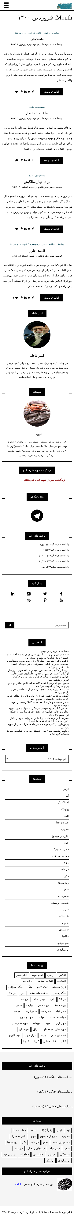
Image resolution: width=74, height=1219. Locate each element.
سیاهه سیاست (58, 1017)
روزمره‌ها (19, 32)
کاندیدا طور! (37, 250)
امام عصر (21, 975)
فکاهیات (64, 936)
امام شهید (37, 975)
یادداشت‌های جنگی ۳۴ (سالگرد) (54, 561)
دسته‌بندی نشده (37, 106)
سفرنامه (46, 1011)
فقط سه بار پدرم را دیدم (55, 651)
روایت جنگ (60, 1005)
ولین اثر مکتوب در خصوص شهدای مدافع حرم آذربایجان (38, 670)
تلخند (51, 244)
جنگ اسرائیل (15, 987)
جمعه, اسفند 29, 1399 (23, 187)
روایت (24, 999)
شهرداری (61, 1023)
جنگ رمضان (59, 993)
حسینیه (65, 829)
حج (22, 993)
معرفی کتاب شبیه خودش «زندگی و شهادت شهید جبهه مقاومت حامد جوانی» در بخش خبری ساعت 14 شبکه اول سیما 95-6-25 (39, 711)
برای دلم (27, 980)
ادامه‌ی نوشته (51, 91)
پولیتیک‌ (55, 32)
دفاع (66, 862)
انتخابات (61, 980)
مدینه (43, 1035)
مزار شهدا (30, 1035)
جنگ (30, 987)
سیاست (17, 1011)
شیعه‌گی (64, 916)
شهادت (41, 1017)
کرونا (26, 1041)
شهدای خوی (26, 1017)
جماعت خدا (62, 822)
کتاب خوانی (49, 1041)
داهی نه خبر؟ (34, 32)
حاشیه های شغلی (38, 993)
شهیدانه (64, 909)
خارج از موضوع (38, 244)
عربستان (24, 1029)
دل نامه (64, 869)
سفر (66, 889)
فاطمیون (64, 929)
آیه (67, 795)
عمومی (65, 923)
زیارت (29, 1005)
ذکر (67, 876)
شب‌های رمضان (60, 902)
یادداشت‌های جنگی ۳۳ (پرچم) (55, 567)
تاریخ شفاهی (59, 987)
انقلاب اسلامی (45, 980)
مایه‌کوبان (37, 39)
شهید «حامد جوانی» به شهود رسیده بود (47, 657)
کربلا (36, 1041)
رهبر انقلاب (38, 999)
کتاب (63, 1041)
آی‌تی (66, 789)
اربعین (50, 975)
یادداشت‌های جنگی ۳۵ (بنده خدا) (54, 555)
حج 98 (62, 999)
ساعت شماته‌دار (37, 113)
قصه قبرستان (58, 1035)
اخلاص (62, 975)
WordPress (8, 1212)
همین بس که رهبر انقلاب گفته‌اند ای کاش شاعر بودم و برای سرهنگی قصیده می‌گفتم (38, 685)
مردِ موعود (63, 943)
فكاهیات (24, 1154)
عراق (36, 1029)
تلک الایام (42, 987)
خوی (46, 32)
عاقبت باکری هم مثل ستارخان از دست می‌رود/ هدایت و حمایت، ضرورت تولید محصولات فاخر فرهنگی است (38, 662)
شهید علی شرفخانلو (55, 1029)
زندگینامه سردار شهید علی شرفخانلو (44, 479)
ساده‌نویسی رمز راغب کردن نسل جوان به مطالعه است (38, 654)
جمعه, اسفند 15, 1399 (23, 255)
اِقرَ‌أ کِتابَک (63, 802)
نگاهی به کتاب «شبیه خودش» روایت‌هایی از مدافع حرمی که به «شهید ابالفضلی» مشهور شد (37, 697)
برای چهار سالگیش (37, 182)
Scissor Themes (49, 1212)
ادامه (18, 1184)
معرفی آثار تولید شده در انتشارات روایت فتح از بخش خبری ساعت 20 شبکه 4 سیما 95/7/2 (39, 720)
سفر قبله (63, 896)
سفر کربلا (31, 1011)
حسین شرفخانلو (47, 44)
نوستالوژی (63, 949)
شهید (48, 1023)
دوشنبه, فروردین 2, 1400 (23, 118)
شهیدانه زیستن (20, 1023)
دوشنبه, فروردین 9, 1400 (23, 44)
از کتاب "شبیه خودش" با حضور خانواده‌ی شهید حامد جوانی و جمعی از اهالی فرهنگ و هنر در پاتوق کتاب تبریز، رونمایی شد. (40, 676)
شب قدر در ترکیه (59, 667)
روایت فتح (43, 1005)
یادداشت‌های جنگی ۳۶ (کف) (56, 550)
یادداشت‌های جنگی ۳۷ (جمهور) (54, 544)
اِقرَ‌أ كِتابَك (46, 1130)
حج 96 (12, 993)
